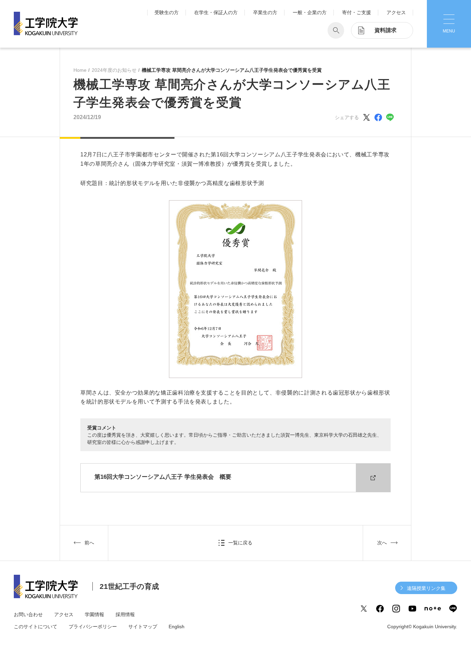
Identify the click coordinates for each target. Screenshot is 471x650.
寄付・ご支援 (356, 12)
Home (80, 70)
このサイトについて (35, 626)
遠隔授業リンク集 (426, 588)
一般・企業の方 (310, 12)
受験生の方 (166, 12)
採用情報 (125, 614)
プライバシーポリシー (93, 626)
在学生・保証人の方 (216, 12)
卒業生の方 (265, 12)
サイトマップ (142, 626)
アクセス (396, 12)
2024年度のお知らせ (114, 70)
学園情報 (94, 614)
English (176, 626)
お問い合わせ (28, 614)
